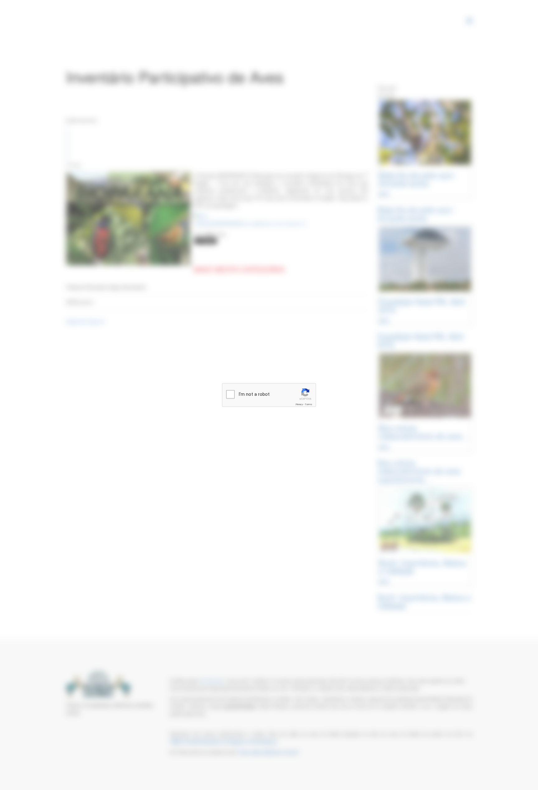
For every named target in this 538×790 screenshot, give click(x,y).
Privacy (299, 404)
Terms (308, 404)
